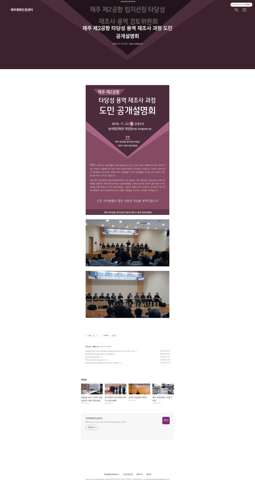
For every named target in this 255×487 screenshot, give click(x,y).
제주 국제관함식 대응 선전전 (95, 360)
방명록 (148, 474)
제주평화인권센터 (22, 10)
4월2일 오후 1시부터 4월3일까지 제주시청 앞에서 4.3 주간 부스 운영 (109, 351)
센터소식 (88, 346)
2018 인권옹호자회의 (92, 357)
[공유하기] (93, 336)
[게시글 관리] (97, 336)
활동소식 (96, 346)
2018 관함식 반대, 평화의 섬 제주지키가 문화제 (102, 363)
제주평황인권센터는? (111, 474)
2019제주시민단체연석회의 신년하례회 (99, 354)
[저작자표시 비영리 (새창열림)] (113, 336)
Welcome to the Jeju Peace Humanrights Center (106, 422)
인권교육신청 (128, 474)
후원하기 (139, 474)
